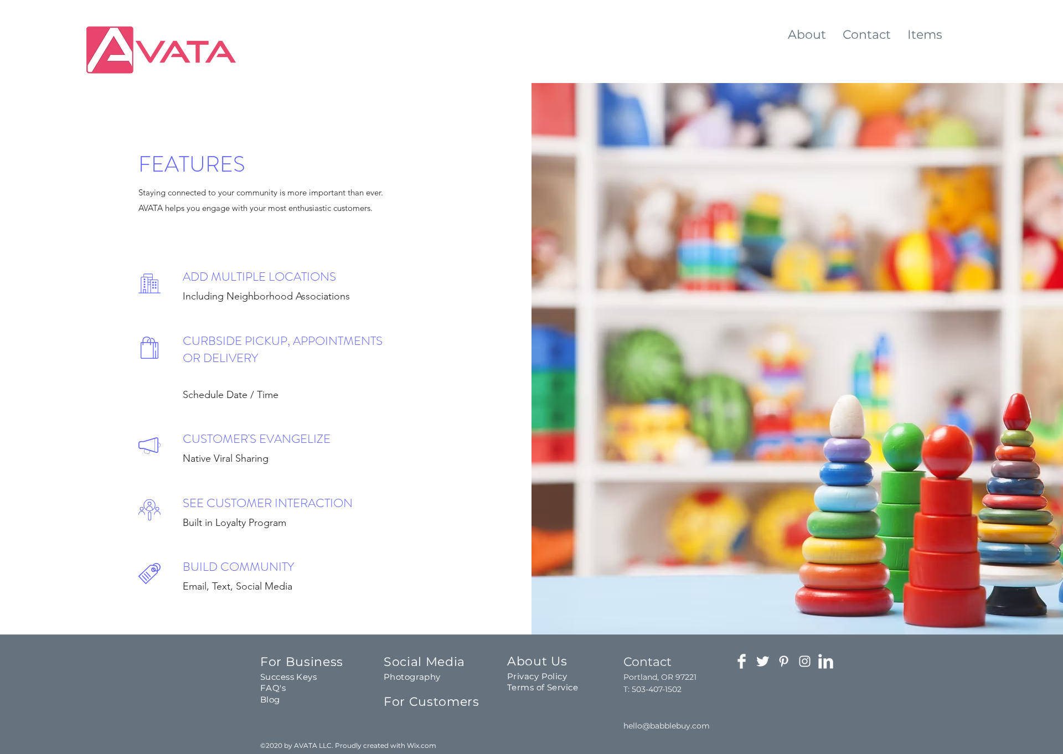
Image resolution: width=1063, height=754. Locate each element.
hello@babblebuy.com (666, 726)
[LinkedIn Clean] (825, 661)
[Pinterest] (783, 661)
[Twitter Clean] (762, 661)
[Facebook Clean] (741, 661)
